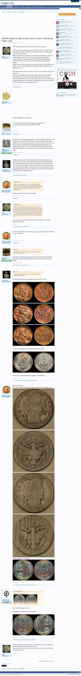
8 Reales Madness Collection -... (65, 36)
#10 (54, 582)
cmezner (61, 22)
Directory (34, 6)
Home (4, 6)
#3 (54, 152)
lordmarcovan (5, 600)
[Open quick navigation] (53, 11)
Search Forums (4, 8)
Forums (9, 6)
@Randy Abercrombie (28, 257)
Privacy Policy (77, 674)
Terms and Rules (70, 674)
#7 (54, 240)
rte (2, 133)
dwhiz (60, 33)
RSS (79, 672)
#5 (54, 195)
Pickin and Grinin (20, 175)
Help (72, 672)
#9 (54, 378)
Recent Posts (11, 8)
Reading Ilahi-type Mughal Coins (65, 47)
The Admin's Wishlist (60, 95)
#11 (54, 637)
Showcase (28, 6)
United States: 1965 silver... (64, 39)
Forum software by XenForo (11, 674)
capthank (15, 86)
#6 (54, 224)
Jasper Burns (62, 55)
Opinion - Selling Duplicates (64, 50)
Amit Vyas (61, 48)
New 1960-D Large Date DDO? (65, 54)
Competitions (16, 6)
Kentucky (15, 226)
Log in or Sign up (75, 1)
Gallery (22, 6)
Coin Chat (9, 42)
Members (40, 6)
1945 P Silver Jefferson (63, 25)
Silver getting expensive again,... (65, 43)
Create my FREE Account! (67, 14)
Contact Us (68, 672)
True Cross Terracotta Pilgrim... (65, 61)
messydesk (5, 170)
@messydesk (36, 231)
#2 (54, 131)
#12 (54, 653)
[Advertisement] (28, 26)
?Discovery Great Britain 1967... (65, 58)
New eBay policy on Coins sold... (65, 28)
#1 (54, 84)
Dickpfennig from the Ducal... (65, 21)
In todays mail (62, 32)
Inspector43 (61, 26)
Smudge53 (61, 62)
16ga (16, 42)
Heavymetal (15, 380)
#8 (54, 262)
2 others (31, 380)
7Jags (60, 59)
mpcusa (61, 44)
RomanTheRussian (63, 37)
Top (77, 672)
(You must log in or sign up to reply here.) (47, 661)
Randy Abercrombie (5, 150)
